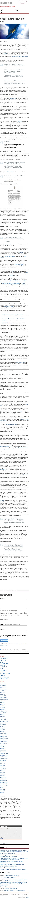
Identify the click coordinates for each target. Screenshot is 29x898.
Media (2, 668)
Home (2, 10)
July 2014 (2, 762)
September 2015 (4, 743)
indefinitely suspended (8, 306)
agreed (5, 53)
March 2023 (3, 687)
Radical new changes (22, 284)
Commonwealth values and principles (20, 56)
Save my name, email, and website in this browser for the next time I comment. (14, 636)
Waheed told (7, 244)
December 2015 (4, 738)
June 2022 (2, 692)
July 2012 (2, 787)
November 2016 (4, 721)
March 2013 (3, 777)
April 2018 (2, 709)
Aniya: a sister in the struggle (7, 853)
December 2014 (4, 753)
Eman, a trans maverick (10, 877)
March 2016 (3, 733)
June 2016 (2, 728)
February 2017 (3, 719)
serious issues (7, 97)
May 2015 (2, 746)
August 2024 (3, 685)
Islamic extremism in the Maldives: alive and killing (17, 651)
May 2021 (2, 706)
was (19, 375)
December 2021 (4, 699)
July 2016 (2, 726)
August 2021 (3, 701)
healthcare (12, 280)
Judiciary (3, 665)
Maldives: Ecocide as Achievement (9, 856)
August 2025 (3, 684)
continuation (19, 411)
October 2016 (3, 723)
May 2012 (2, 790)
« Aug (1, 838)
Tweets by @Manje (4, 843)
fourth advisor (21, 265)
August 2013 (3, 768)
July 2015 (2, 745)
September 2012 (4, 785)
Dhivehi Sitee (6, 3)
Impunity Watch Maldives (11, 424)
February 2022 (3, 697)
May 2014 (2, 765)
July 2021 (2, 702)
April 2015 (2, 748)
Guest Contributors (4, 663)
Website (2, 629)
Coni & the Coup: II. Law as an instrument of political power (14, 649)
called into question (4, 350)
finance (1, 282)
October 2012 (3, 784)
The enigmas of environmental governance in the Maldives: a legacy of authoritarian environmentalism (14, 851)
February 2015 (3, 751)
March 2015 (3, 750)
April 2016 (2, 731)
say (25, 514)
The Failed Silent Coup (7, 322)
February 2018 (3, 711)
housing (17, 280)
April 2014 (2, 767)
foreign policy (14, 284)
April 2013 (2, 775)
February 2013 (3, 779)
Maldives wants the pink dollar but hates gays (12, 864)
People (16, 590)
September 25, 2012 (8, 181)
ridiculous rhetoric (20, 362)
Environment (4, 659)
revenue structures (18, 282)
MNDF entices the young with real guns (15, 880)
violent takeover (24, 482)
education (21, 280)
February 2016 (3, 735)
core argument (13, 98)
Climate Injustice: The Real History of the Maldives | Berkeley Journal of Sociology (13, 883)
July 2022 (2, 690)
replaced (21, 252)
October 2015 (3, 741)
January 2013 (3, 780)
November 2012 (4, 782)
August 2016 (3, 724)
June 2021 (2, 704)
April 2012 (2, 792)
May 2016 (2, 729)
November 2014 (4, 755)
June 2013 (2, 772)
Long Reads (3, 667)
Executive (3, 660)
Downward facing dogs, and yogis (8, 866)
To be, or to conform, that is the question (14, 890)
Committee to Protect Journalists (18, 476)
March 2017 (3, 718)
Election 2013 (4, 679)
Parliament (3, 670)
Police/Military (4, 673)
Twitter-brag (10, 171)
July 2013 (2, 770)
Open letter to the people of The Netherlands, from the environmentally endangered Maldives (14, 859)
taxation (24, 282)
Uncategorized (4, 677)
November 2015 (4, 740)
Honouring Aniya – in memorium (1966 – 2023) (12, 855)
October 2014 (3, 757)
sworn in (20, 121)
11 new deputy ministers (10, 256)
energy (7, 284)
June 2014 (2, 763)
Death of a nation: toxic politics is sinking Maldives (13, 869)
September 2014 (4, 758)
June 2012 (2, 789)
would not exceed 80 (18, 264)
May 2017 (2, 716)
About (16, 10)
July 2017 (2, 714)
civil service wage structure (14, 283)
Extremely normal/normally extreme (9, 867)
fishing (25, 280)
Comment (2, 598)
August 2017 (3, 712)
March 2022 (3, 695)
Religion (2, 675)
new (13, 271)
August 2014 (3, 760)
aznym (27, 897)
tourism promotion (8, 282)
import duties (5, 283)
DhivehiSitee (7, 590)
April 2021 (2, 707)
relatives (11, 275)
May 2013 (2, 774)
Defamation (2, 500)
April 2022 (2, 694)
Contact (3, 12)
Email (10, 624)
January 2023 (3, 689)
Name (4, 619)
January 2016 (3, 736)
